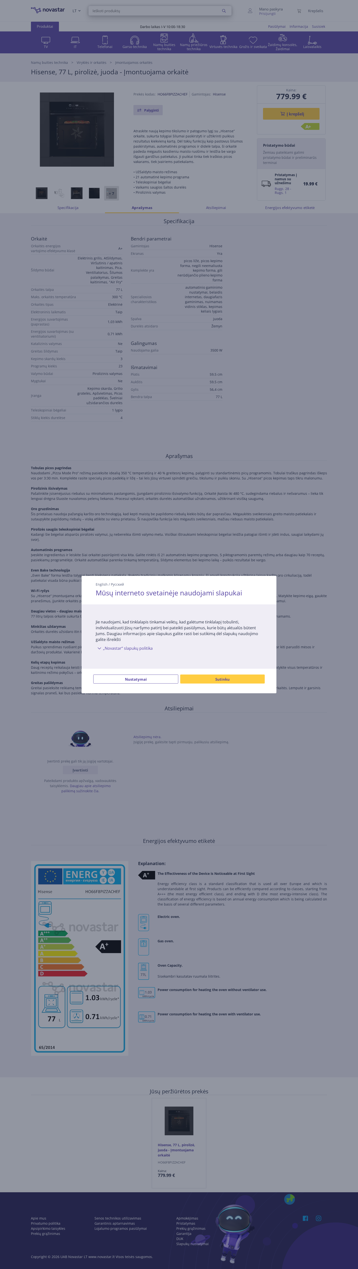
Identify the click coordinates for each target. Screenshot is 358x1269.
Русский (117, 584)
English (102, 584)
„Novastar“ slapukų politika (128, 648)
